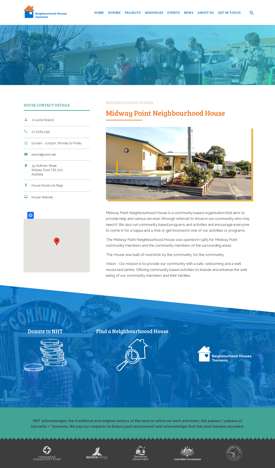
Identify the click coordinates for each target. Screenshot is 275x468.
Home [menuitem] (99, 12)
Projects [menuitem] (133, 12)
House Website (42, 197)
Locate (30, 215)
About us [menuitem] (205, 12)
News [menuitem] (188, 12)
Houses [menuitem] (114, 12)
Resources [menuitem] (154, 12)
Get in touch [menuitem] (229, 12)
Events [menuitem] (173, 12)
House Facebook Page (47, 185)
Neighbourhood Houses (129, 102)
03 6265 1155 (41, 132)
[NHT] (45, 12)
